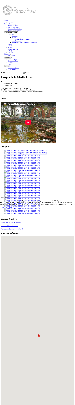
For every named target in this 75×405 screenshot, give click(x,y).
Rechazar (9, 207)
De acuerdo (3, 207)
